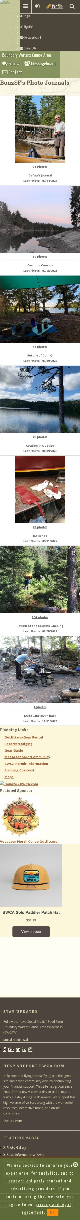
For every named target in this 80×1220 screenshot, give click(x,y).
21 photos (40, 527)
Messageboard (32, 37)
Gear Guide (13, 750)
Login (26, 16)
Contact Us (29, 48)
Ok (52, 1212)
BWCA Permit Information (26, 763)
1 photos (40, 707)
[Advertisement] (33, 965)
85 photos (40, 437)
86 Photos (40, 167)
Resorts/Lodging (18, 743)
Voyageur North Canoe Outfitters (28, 841)
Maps (9, 776)
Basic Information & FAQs (25, 1154)
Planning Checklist (19, 770)
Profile (57, 6)
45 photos (40, 347)
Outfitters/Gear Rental (23, 737)
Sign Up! (28, 27)
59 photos (40, 257)
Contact (15, 72)
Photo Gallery (16, 1147)
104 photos (40, 617)
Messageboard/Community (27, 757)
